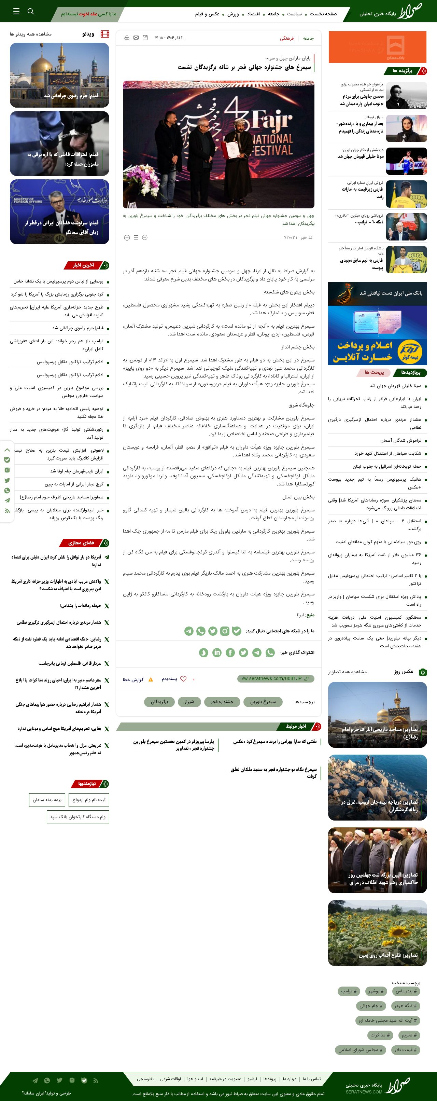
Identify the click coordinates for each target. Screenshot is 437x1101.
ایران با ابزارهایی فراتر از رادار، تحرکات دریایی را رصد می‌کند (375, 403)
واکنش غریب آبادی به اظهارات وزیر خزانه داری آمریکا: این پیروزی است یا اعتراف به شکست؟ (56, 585)
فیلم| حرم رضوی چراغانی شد (71, 96)
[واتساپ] (7, 490)
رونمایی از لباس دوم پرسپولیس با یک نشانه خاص (58, 281)
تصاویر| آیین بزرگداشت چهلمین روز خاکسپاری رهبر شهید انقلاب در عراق (383, 878)
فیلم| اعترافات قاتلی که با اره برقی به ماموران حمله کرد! (62, 159)
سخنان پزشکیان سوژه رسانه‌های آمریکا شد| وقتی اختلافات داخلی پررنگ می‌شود (375, 504)
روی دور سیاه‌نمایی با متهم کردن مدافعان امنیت (378, 542)
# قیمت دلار (406, 1050)
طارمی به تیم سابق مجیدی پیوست (361, 264)
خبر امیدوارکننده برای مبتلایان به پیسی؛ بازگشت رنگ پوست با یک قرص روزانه (56, 514)
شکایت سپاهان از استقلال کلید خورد (388, 453)
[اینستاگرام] (7, 470)
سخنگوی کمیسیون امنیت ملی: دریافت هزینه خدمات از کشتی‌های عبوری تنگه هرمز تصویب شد (375, 621)
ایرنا (300, 615)
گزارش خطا (134, 680)
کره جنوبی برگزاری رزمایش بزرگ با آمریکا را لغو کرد (57, 294)
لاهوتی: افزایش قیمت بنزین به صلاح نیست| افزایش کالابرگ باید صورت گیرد (56, 454)
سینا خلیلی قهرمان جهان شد (360, 156)
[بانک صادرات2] (377, 322)
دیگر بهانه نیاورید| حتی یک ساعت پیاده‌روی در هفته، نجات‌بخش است (375, 642)
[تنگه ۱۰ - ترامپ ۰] (405, 226)
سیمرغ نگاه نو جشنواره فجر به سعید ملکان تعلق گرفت (274, 773)
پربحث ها (374, 373)
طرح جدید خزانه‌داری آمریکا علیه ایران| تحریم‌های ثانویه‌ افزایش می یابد (56, 311)
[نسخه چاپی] (126, 37)
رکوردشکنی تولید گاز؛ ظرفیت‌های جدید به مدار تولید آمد (56, 433)
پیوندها (270, 1079)
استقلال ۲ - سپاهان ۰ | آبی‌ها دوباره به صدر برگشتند (375, 525)
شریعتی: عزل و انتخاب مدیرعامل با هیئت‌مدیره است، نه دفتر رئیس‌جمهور (57, 749)
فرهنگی (287, 38)
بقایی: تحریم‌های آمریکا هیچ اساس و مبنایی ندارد (59, 729)
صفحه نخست (323, 14)
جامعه (273, 14)
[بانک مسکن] (377, 47)
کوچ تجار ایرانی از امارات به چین (74, 484)
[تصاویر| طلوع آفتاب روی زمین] (377, 933)
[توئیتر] (7, 480)
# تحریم (409, 1035)
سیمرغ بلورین (263, 702)
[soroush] (203, 652)
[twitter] (243, 652)
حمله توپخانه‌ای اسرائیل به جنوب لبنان (387, 466)
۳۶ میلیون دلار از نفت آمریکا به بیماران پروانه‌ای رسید (375, 559)
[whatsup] (270, 652)
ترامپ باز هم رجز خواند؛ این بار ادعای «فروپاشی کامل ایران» (56, 345)
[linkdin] (217, 652)
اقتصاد (253, 14)
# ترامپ (349, 991)
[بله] (7, 460)
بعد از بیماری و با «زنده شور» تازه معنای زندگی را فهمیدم (359, 128)
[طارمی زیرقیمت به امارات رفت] (405, 194)
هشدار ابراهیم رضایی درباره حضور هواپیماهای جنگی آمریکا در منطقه (58, 708)
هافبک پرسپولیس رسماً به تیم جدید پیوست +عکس (375, 483)
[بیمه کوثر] (377, 352)
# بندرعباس (406, 991)
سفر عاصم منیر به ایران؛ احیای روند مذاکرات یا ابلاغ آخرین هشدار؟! (58, 684)
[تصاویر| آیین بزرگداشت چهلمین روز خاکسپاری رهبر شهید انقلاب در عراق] (377, 860)
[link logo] (393, 11)
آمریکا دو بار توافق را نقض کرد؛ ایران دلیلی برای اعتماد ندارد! (56, 561)
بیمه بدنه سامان (47, 800)
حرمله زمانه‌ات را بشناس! (80, 606)
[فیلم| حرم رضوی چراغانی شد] (59, 75)
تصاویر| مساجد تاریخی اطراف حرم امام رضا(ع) (380, 733)
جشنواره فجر (222, 702)
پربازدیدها (410, 373)
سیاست (294, 14)
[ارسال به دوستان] (136, 37)
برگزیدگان (159, 702)
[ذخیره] (145, 37)
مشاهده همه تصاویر (347, 672)
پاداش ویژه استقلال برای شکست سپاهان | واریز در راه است (375, 600)
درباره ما (289, 1079)
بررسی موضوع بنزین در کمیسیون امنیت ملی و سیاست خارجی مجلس (56, 392)
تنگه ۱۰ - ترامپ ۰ (369, 222)
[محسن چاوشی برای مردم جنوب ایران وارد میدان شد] (405, 95)
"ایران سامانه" (34, 1093)
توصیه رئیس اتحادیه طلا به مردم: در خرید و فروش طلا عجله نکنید (56, 413)
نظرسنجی (145, 1079)
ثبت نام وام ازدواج (88, 800)
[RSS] (7, 511)
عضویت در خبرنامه (225, 1079)
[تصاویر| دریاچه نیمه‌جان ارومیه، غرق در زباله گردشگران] (377, 788)
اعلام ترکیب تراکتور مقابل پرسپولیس (70, 362)
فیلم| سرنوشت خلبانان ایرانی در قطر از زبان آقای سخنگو (61, 227)
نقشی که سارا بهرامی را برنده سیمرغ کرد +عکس (275, 742)
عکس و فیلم (207, 14)
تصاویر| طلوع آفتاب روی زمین (388, 955)
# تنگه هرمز (406, 1006)
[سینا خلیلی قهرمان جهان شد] (405, 161)
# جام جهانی (371, 1006)
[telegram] (257, 652)
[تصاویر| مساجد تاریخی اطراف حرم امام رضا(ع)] (377, 715)
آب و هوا (195, 1079)
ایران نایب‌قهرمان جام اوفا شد (76, 471)
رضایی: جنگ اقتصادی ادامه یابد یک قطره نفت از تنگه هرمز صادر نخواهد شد (57, 643)
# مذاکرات (380, 1035)
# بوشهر (376, 991)
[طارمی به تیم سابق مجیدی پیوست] (405, 259)
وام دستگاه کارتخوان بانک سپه (78, 817)
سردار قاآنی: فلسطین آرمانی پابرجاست (70, 663)
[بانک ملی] (377, 294)
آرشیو (252, 1079)
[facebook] (230, 652)
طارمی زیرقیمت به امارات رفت (362, 193)
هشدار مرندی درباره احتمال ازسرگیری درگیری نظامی (375, 423)
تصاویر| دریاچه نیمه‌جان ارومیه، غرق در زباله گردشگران (379, 806)
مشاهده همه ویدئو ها (31, 34)
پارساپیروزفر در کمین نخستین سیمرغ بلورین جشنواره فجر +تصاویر (173, 745)
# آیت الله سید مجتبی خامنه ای (388, 1020)
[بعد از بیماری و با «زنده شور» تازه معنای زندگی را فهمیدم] (405, 128)
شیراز (189, 702)
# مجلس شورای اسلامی (360, 1050)
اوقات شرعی (170, 1079)
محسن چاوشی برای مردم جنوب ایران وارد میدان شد (361, 100)
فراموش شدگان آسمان (400, 440)
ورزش (233, 14)
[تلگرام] (7, 500)
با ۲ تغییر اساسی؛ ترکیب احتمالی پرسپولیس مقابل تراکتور (375, 580)
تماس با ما (312, 1079)
